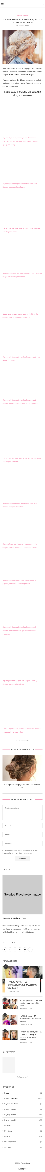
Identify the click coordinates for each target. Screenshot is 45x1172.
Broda (23, 1093)
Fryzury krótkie (23, 1115)
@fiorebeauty (22, 1077)
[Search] (42, 3)
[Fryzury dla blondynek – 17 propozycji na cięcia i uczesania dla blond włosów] (10, 1035)
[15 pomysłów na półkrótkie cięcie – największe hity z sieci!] (10, 1004)
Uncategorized (23, 1142)
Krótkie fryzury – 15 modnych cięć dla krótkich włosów (30, 1018)
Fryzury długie (23, 1109)
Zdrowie (23, 1147)
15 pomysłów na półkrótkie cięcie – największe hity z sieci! (31, 1003)
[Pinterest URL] (9, 1065)
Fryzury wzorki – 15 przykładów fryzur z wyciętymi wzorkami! (22, 985)
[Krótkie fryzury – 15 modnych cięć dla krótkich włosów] (10, 1020)
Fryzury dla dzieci (23, 1104)
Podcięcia (23, 1131)
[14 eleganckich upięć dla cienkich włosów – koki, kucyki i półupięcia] (22, 768)
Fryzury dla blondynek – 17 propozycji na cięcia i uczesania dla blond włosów (31, 1036)
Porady (23, 1136)
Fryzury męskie (23, 1120)
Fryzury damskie (23, 1098)
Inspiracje (23, 1125)
